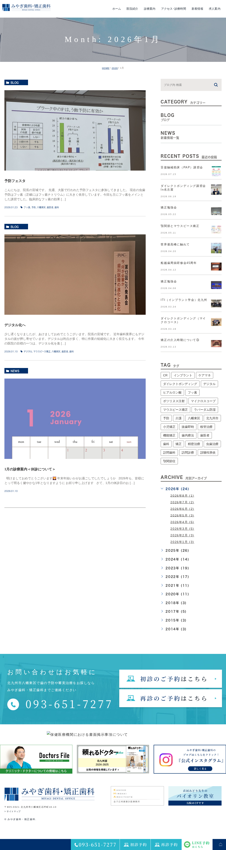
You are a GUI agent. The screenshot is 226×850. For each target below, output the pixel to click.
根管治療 (206, 427)
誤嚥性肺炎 (208, 452)
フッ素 (27, 207)
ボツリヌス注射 (174, 401)
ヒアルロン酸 (172, 392)
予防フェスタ (15, 181)
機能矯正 (169, 435)
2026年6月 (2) (182, 508)
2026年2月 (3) (182, 535)
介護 (178, 418)
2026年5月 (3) (182, 515)
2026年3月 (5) (182, 528)
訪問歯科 (169, 452)
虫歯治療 (212, 444)
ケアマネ (204, 375)
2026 (115, 68)
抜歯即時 (188, 427)
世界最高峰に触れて (175, 244)
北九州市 (212, 418)
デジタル (28, 351)
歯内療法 (188, 435)
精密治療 (194, 444)
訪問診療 (188, 452)
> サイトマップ (12, 811)
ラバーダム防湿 (205, 409)
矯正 (178, 444)
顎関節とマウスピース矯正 (180, 226)
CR (165, 375)
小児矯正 (169, 427)
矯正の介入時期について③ (180, 340)
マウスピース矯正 (42, 351)
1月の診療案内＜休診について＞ (30, 469)
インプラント (183, 375)
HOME (105, 68)
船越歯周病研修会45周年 (179, 263)
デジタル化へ (15, 325)
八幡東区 (41, 207)
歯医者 (50, 207)
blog (15, 82)
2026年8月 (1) (182, 495)
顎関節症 (169, 461)
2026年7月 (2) (182, 502)
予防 (33, 207)
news (15, 371)
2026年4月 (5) (182, 522)
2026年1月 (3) (182, 542)
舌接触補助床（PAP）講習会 (182, 167)
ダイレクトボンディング (180, 384)
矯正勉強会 (169, 207)
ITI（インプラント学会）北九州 (184, 300)
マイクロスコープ (203, 401)
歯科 (57, 207)
